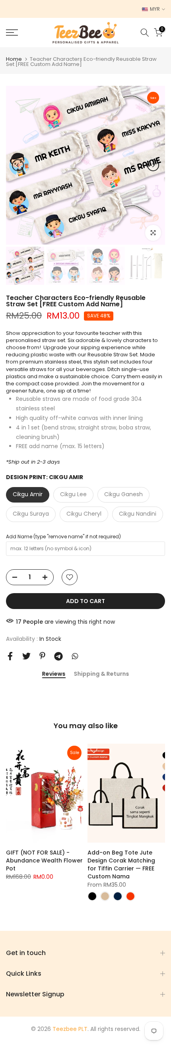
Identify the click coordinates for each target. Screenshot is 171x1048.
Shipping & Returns (101, 674)
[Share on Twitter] (26, 656)
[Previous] (18, 165)
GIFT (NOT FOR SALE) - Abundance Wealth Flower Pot (44, 860)
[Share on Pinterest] (42, 655)
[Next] (153, 165)
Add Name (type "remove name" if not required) (63, 536)
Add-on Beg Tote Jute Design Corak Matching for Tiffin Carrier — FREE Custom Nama (121, 864)
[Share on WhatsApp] (75, 656)
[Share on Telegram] (58, 656)
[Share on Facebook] (10, 656)
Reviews (54, 674)
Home (14, 59)
